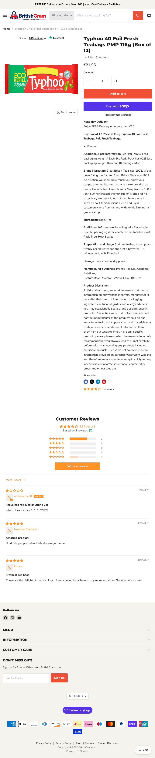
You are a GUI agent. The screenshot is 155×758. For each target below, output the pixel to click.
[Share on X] (92, 381)
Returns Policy (63, 743)
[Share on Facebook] (86, 381)
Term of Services (85, 743)
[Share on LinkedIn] (98, 381)
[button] (93, 389)
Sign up (59, 678)
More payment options (118, 114)
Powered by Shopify (77, 751)
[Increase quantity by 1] (116, 81)
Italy (76, 696)
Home (6, 28)
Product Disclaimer (108, 743)
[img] (14, 490)
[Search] (138, 15)
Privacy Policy (43, 743)
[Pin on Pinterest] (104, 381)
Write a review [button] (77, 466)
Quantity (89, 72)
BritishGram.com (98, 57)
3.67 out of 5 (87, 426)
